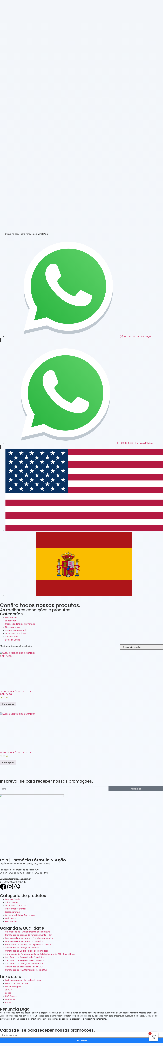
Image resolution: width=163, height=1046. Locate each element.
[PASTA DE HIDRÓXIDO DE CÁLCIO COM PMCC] (18, 669)
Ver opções (8, 704)
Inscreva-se (81, 1040)
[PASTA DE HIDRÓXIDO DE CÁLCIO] (18, 730)
